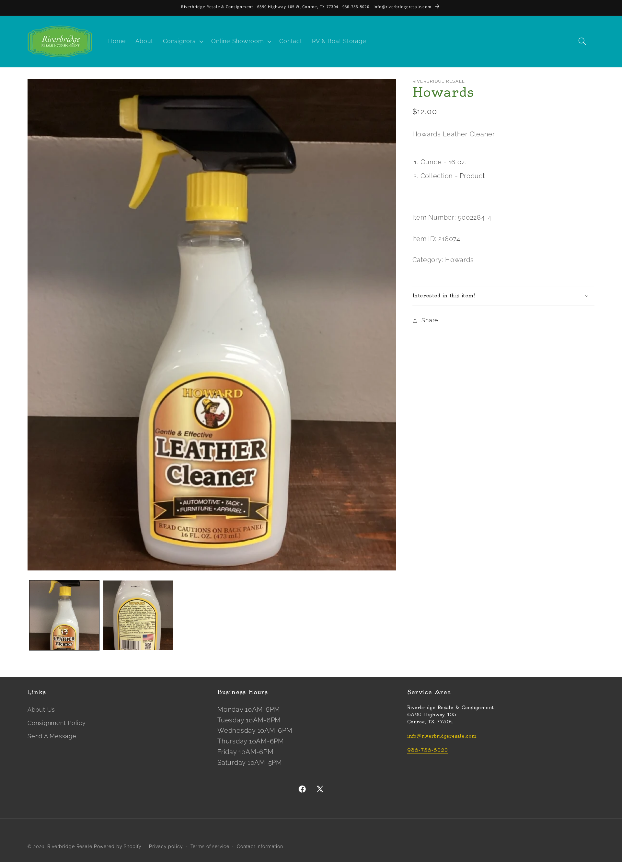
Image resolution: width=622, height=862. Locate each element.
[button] (182, 41)
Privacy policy (166, 846)
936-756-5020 (427, 750)
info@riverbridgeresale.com (442, 736)
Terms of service (209, 846)
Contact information (260, 846)
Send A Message (52, 736)
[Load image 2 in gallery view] (138, 615)
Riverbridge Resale (69, 846)
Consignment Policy (57, 723)
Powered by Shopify (118, 846)
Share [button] (429, 320)
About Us (41, 710)
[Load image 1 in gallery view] (64, 615)
